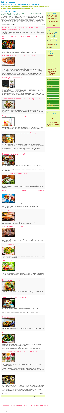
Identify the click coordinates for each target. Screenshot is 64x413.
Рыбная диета (7, 210)
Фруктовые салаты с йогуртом (14, 297)
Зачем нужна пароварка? (12, 78)
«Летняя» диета (8, 260)
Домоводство (50, 36)
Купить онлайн (50, 100)
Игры (49, 93)
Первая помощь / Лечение (53, 42)
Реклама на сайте (39, 405)
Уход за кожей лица (51, 44)
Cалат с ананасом (9, 317)
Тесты (49, 91)
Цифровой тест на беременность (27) (51, 55)
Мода (28, 6)
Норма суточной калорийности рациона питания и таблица (23, 191)
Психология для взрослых (53, 38)
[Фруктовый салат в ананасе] (8, 322)
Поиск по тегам (6, 405)
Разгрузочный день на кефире (14, 116)
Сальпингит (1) (51, 56)
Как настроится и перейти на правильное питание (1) (53, 58)
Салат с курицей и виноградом (14, 173)
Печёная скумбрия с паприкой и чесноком (19, 55)
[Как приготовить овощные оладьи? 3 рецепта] (8, 138)
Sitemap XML (33, 405)
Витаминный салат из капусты (14, 333)
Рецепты (20, 6)
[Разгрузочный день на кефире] (8, 121)
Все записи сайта (5, 6)
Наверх (58, 411)
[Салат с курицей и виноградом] (8, 179)
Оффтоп (49, 107)
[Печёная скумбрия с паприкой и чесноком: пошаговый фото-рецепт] (8, 61)
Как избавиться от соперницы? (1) (51, 74)
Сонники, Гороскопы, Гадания (7, 8)
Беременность (11, 6)
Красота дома (50, 33)
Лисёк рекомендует (21, 8)
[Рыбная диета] (8, 216)
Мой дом (15, 8)
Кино (48, 96)
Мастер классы (45, 6)
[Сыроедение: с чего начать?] (8, 159)
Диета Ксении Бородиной (12, 226)
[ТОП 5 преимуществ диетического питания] (8, 357)
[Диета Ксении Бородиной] (8, 232)
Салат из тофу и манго (11, 280)
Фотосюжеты (50, 81)
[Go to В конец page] (11, 393)
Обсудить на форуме (51, 103)
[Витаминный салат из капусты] (8, 338)
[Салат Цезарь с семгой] (8, 250)
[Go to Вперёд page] (9, 393)
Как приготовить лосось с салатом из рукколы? (21, 99)
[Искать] (12, 24)
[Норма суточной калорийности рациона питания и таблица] (8, 198)
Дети (16, 6)
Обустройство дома (51, 40)
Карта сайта (46, 405)
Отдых (49, 47)
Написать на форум (51, 105)
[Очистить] (14, 24)
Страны (49, 84)
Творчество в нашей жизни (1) (52, 64)
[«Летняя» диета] (8, 266)
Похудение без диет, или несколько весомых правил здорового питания (20, 28)
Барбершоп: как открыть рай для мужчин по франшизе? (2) (53, 68)
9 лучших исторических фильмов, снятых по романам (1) (52, 71)
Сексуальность (51, 35)
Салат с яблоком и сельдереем (14, 374)
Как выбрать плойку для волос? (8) (52, 60)
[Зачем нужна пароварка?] (8, 83)
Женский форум (29, 8)
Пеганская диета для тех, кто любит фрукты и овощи (21, 37)
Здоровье (39, 6)
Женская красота (33, 6)
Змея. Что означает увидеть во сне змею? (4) (53, 66)
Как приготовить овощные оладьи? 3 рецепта (20, 133)
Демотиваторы (50, 88)
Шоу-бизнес (50, 98)
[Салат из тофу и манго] (8, 285)
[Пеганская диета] (8, 44)
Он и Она (24, 6)
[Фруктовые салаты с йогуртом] (8, 302)
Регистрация (50, 79)
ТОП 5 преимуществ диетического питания (19, 351)
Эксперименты (50, 86)
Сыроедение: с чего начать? (13, 154)
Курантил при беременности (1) (51, 62)
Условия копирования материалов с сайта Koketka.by (19, 405)
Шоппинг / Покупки (51, 32)
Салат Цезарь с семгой (11, 245)
